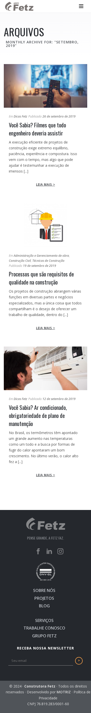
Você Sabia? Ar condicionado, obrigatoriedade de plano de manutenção (38, 415)
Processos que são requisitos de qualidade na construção (41, 278)
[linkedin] (49, 551)
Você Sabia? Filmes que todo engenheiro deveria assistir (37, 129)
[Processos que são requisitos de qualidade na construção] (45, 225)
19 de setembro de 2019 (39, 266)
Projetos (44, 598)
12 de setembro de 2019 (59, 399)
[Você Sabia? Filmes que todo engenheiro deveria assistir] (45, 86)
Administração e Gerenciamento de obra (41, 255)
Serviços (44, 620)
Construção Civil (20, 261)
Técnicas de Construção (48, 261)
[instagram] (60, 551)
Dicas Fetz (20, 116)
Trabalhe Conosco (44, 628)
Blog (44, 606)
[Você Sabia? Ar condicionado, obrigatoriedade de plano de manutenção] (45, 368)
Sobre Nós (44, 590)
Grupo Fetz (44, 636)
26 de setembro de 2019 (59, 116)
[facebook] (38, 551)
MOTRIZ (64, 692)
